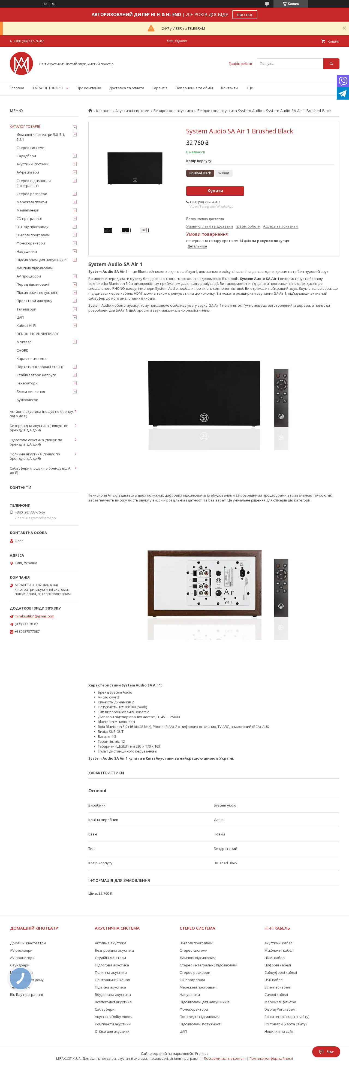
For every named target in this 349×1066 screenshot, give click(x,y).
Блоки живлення (31, 391)
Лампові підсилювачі (35, 267)
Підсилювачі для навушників (42, 259)
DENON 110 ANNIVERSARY (38, 333)
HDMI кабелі (274, 957)
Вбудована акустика (113, 994)
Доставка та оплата (126, 87)
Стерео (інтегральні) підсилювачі (208, 965)
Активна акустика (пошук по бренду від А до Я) (41, 413)
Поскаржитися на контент (225, 1058)
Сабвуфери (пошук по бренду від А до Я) (40, 470)
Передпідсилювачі (33, 284)
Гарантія (159, 87)
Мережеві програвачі (198, 987)
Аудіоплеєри (27, 399)
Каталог (103, 111)
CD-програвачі (192, 979)
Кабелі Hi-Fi (26, 325)
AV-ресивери (28, 172)
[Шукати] (331, 63)
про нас (245, 14)
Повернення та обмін (194, 87)
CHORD (23, 350)
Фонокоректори (31, 243)
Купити (215, 191)
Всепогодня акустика (113, 1001)
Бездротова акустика (173, 111)
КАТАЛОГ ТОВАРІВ (47, 87)
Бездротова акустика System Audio (229, 111)
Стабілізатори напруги (36, 374)
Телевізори (26, 309)
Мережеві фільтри (280, 1001)
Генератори (27, 383)
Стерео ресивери (32, 193)
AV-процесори (22, 957)
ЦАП (20, 317)
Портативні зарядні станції (40, 366)
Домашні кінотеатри (28, 942)
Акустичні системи (132, 111)
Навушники (27, 251)
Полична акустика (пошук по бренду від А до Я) (35, 456)
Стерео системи (30, 147)
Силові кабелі (276, 994)
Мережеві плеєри (32, 201)
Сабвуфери (105, 1009)
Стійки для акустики (112, 1031)
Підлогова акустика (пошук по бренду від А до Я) (36, 442)
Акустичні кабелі (278, 942)
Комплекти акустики (113, 1024)
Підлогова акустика (112, 965)
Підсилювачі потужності (37, 292)
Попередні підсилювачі (200, 1016)
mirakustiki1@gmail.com (34, 616)
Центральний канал (112, 979)
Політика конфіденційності (271, 1058)
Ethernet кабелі (277, 987)
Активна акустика (110, 942)
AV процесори (29, 276)
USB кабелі (273, 979)
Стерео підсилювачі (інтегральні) (34, 183)
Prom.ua (201, 1053)
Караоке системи (32, 358)
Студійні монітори (110, 957)
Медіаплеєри (28, 210)
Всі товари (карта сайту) (285, 1024)
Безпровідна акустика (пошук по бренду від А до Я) (38, 427)
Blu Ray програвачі (33, 226)
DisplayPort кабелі (280, 1009)
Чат (330, 1052)
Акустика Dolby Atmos (113, 1016)
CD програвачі (29, 218)
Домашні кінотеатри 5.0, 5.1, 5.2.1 (41, 137)
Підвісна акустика (110, 987)
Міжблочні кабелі (279, 950)
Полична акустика (111, 972)
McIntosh (24, 341)
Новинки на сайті (279, 1031)
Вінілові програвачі (33, 234)
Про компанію (89, 87)
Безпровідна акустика (114, 950)
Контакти (229, 87)
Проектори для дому (34, 300)
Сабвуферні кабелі (280, 972)
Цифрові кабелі (277, 965)
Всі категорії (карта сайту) (286, 1016)
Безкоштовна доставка (205, 219)
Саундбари (26, 155)
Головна (17, 87)
